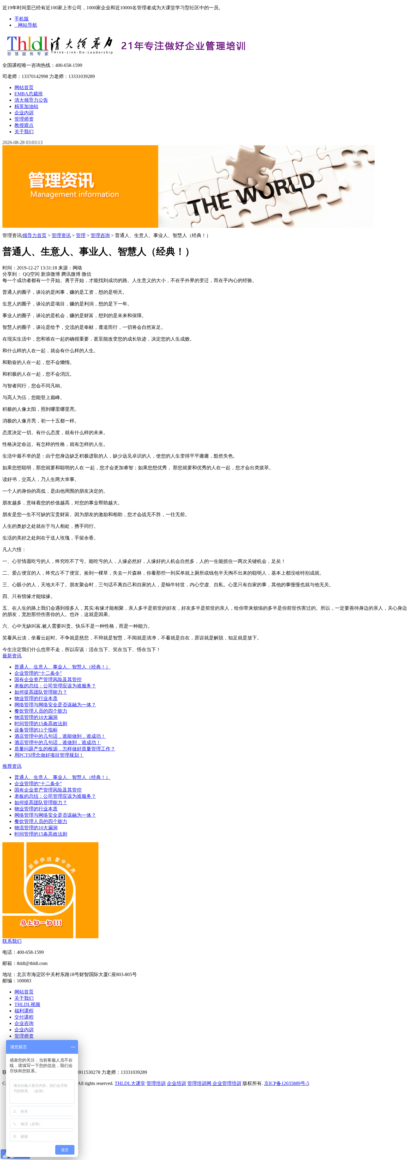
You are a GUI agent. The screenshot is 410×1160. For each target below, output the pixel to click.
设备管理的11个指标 (36, 729)
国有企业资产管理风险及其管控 (48, 679)
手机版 (21, 18)
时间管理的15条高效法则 (40, 723)
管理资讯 (61, 235)
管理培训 (156, 1083)
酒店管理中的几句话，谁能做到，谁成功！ (60, 736)
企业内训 (24, 112)
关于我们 (24, 131)
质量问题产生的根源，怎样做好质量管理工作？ (64, 748)
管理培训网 (199, 1083)
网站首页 (24, 87)
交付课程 (24, 1017)
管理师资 (24, 119)
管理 (81, 235)
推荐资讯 (12, 766)
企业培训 (176, 1083)
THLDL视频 (27, 1004)
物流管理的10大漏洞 (36, 717)
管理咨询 (100, 235)
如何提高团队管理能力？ (40, 692)
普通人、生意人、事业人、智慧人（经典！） (62, 666)
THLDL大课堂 (130, 1083)
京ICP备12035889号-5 (286, 1083)
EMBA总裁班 (28, 93)
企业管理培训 (226, 1083)
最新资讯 (12, 655)
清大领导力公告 (31, 100)
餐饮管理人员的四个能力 (40, 711)
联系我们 (12, 941)
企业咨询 (24, 1023)
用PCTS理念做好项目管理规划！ (49, 755)
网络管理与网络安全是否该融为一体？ (55, 704)
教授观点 (24, 125)
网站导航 (25, 25)
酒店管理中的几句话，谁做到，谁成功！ (57, 742)
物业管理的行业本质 (36, 698)
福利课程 (24, 1010)
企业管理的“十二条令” (38, 673)
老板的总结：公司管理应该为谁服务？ (55, 685)
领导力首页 (35, 235)
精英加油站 (26, 106)
